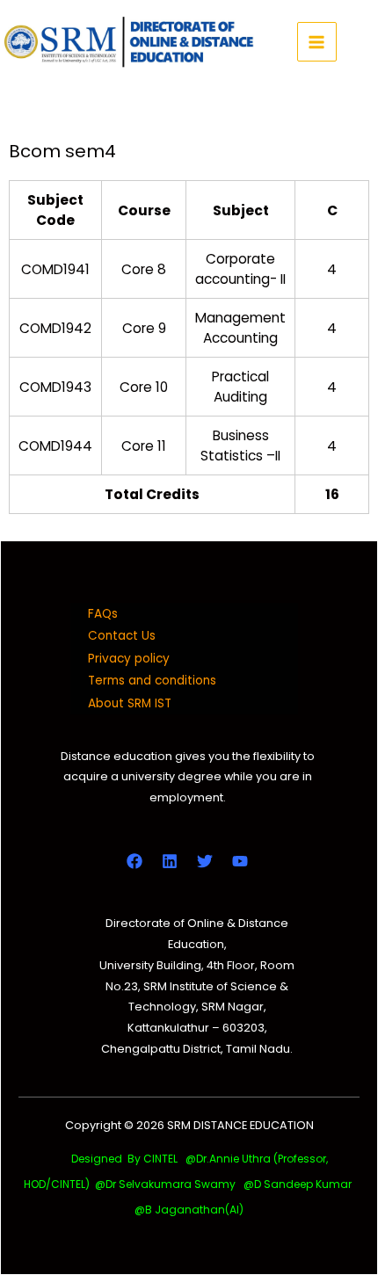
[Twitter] (205, 861)
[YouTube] (240, 861)
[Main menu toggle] (317, 42)
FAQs (103, 613)
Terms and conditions (152, 680)
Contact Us (122, 635)
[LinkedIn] (170, 861)
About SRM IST (129, 703)
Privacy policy (129, 658)
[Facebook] (134, 861)
